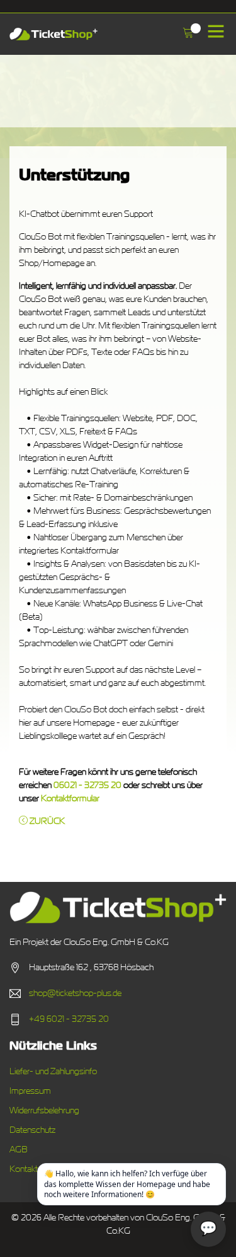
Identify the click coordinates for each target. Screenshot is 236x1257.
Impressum (30, 1091)
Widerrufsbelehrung (44, 1110)
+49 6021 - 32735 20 (69, 1019)
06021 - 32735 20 (87, 785)
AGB (18, 1149)
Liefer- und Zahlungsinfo (53, 1071)
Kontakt (23, 1169)
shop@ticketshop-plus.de (75, 993)
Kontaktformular (70, 798)
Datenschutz (32, 1130)
